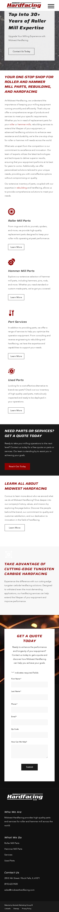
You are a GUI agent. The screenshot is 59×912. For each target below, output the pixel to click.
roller (12, 124)
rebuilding (22, 187)
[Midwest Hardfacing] (24, 5)
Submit (29, 767)
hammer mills (24, 124)
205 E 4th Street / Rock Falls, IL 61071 (22, 878)
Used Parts (9, 860)
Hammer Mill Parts (13, 848)
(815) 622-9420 (11, 884)
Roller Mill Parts (11, 843)
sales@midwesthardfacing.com (19, 889)
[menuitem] (7, 908)
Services (8, 854)
